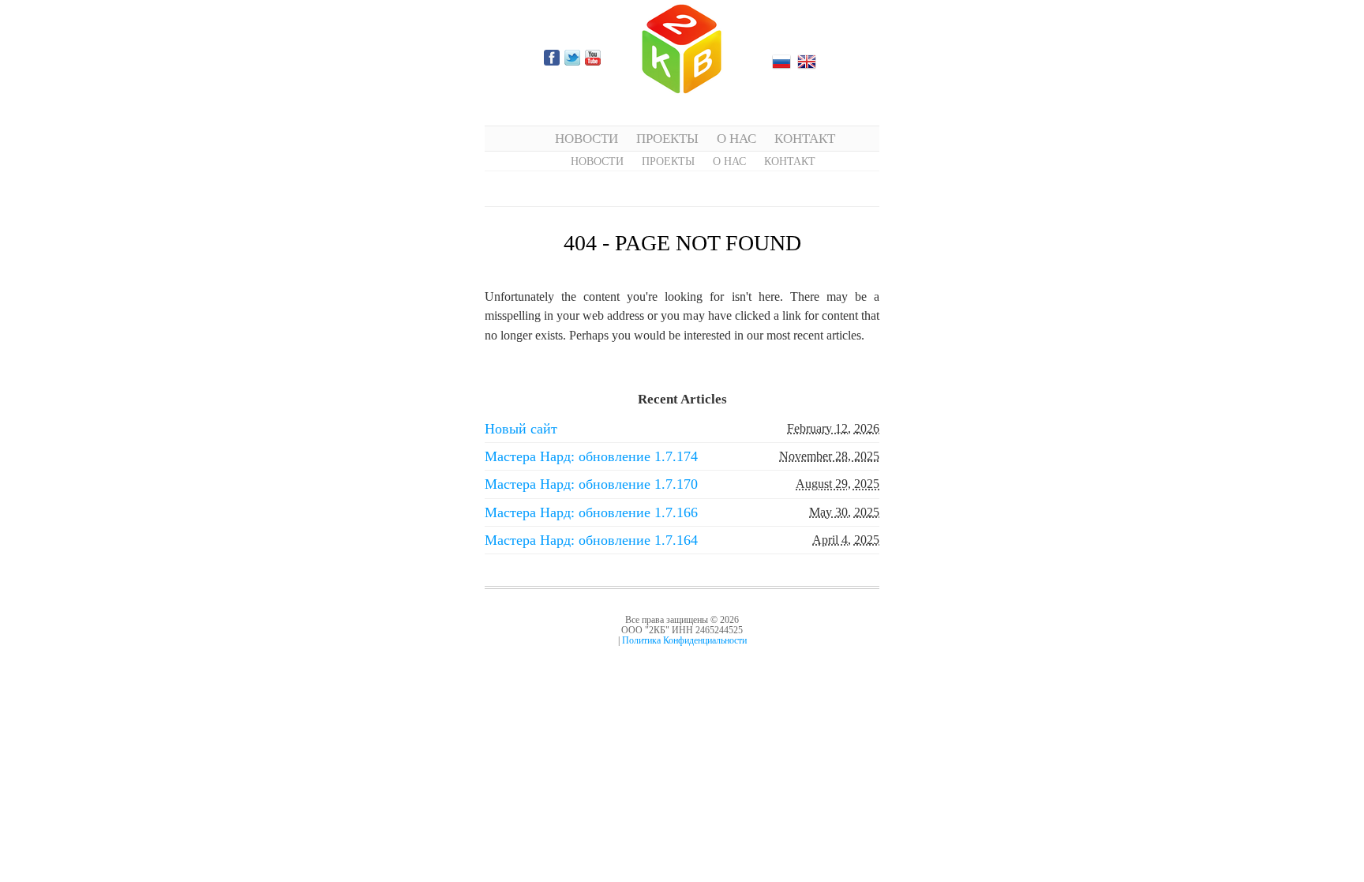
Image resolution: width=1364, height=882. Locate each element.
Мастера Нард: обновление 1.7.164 (591, 540)
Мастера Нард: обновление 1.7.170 (591, 484)
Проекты (667, 138)
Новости (586, 138)
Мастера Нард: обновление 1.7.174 (591, 456)
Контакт (804, 138)
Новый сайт (521, 429)
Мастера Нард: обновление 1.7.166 (591, 512)
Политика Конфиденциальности (684, 641)
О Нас (736, 138)
